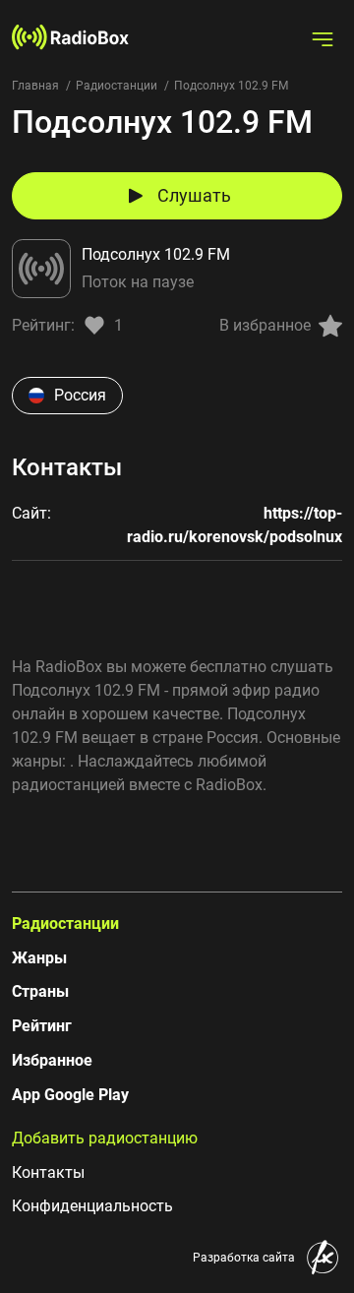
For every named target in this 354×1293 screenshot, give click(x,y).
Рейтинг (42, 1025)
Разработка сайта (244, 1257)
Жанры (39, 958)
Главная (35, 85)
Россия (80, 395)
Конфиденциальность (92, 1206)
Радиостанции (116, 85)
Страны (40, 991)
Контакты (48, 1172)
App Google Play (70, 1094)
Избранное (52, 1060)
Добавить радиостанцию (105, 1138)
